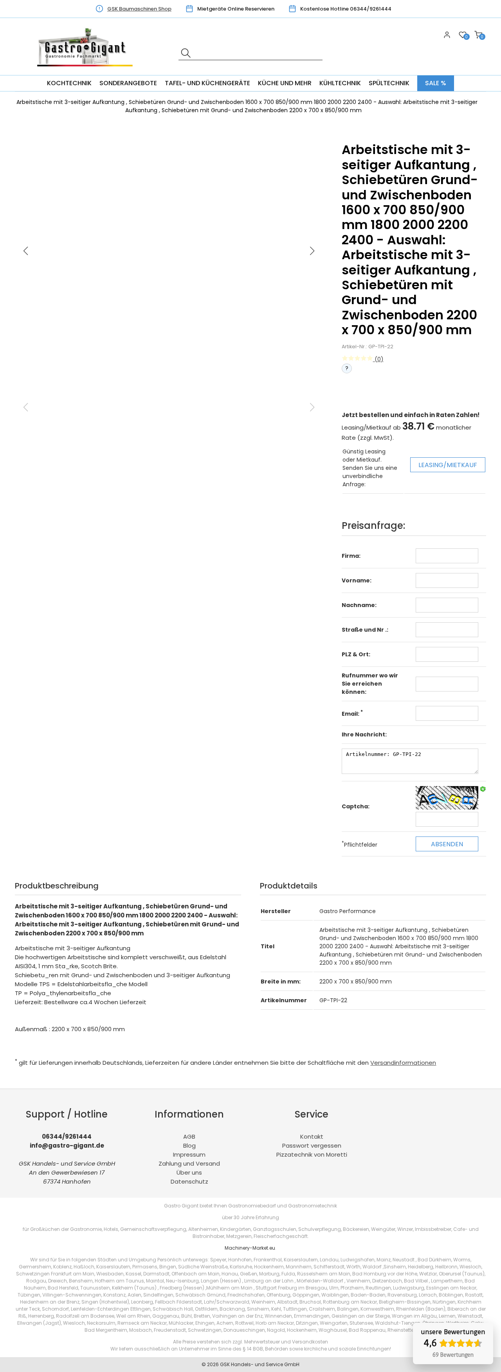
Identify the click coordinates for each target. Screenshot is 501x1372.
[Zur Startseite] (87, 70)
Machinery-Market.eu (250, 1248)
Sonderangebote (128, 83)
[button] (312, 251)
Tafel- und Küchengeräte (207, 83)
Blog (189, 1145)
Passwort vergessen (311, 1145)
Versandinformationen (403, 1063)
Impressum (189, 1154)
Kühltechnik (340, 83)
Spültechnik (389, 83)
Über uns (189, 1172)
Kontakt (311, 1136)
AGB (189, 1136)
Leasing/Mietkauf (447, 464)
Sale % (435, 83)
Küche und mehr (285, 83)
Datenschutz (189, 1181)
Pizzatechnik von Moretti (311, 1154)
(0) (378, 359)
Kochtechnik (69, 83)
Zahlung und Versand (189, 1163)
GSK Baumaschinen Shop (139, 9)
